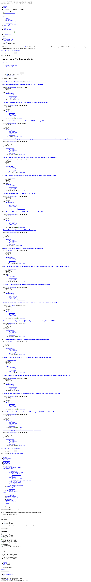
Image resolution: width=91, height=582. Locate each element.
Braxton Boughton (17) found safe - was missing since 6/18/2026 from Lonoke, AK (27, 357)
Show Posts (19, 74)
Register (5, 6)
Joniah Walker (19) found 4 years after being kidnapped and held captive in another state (29, 175)
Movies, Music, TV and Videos (13, 497)
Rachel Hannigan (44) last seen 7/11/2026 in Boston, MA (19, 230)
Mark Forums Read (13, 21)
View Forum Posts (13, 96)
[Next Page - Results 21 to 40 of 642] (13, 50)
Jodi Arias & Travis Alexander (16, 485)
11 (9, 50)
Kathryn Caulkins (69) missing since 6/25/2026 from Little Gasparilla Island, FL (26, 284)
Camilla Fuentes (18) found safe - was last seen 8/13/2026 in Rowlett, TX (24, 84)
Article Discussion (7, 40)
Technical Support (10, 490)
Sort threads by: (4, 514)
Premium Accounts (7, 466)
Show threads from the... (6, 509)
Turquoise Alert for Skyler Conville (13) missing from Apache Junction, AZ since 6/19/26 (29, 321)
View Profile (12, 94)
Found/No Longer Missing (18, 478)
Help (4, 7)
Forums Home (6, 463)
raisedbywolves (11, 178)
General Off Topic (10, 494)
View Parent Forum (10, 66)
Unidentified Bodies (16, 475)
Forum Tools (5, 62)
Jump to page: (6, 53)
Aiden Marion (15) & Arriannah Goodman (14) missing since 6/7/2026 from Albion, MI (28, 412)
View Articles (12, 98)
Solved (13, 476)
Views (15, 81)
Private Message (12, 97)
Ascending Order (9, 522)
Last (16, 50)
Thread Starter (6, 81)
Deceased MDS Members (15, 484)
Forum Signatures (13, 487)
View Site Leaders (13, 24)
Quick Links (9, 23)
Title (2, 81)
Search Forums (6, 462)
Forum (4, 16)
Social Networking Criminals (15, 481)
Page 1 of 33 (3, 50)
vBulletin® (8, 579)
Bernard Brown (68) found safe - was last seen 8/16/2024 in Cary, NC (23, 121)
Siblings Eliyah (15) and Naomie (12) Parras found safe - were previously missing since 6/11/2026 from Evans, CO (36, 375)
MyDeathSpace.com (8, 39)
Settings (5, 457)
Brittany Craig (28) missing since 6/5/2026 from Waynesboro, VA (22, 430)
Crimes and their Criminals (15, 482)
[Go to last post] (18, 99)
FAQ (7, 18)
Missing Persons (7, 42)
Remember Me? (8, 11)
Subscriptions (6, 459)
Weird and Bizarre (10, 500)
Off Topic (5, 492)
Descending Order (9, 523)
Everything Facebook (11, 496)
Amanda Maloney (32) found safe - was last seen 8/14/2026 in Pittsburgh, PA (25, 102)
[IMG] (4, 564)
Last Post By (20, 81)
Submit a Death (6, 26)
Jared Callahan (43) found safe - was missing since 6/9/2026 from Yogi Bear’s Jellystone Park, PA (31, 393)
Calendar (8, 19)
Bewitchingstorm (12, 87)
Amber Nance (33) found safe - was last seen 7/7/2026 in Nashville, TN (23, 248)
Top (22, 453)
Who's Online (6, 461)
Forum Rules (3, 569)
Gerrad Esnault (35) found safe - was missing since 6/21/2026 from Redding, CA (26, 339)
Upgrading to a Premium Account (13, 467)
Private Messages (7, 458)
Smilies (5, 563)
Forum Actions (9, 20)
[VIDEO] (5, 566)
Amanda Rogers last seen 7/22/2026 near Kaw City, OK (19, 193)
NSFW (7, 503)
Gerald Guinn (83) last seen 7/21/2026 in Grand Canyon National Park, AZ (25, 212)
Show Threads (11, 74)
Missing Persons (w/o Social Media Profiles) (22, 480)
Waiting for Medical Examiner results (20, 473)
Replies (11, 81)
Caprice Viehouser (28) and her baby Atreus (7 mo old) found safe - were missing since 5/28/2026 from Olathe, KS (36, 266)
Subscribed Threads (7, 29)
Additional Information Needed (16, 472)
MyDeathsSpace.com (8, 574)
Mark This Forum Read (11, 65)
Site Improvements (13, 491)
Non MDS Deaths (13, 471)
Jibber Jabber (12, 495)
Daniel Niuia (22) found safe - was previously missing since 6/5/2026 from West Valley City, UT (30, 157)
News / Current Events (11, 501)
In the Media (12, 489)
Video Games (9, 499)
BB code (5, 562)
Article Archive (6, 25)
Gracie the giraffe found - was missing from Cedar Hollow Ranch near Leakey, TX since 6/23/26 (31, 302)
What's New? (6, 28)
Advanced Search (7, 34)
